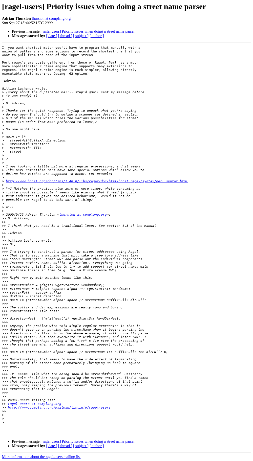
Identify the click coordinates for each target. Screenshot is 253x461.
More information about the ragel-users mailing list (41, 457)
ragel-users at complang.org (34, 404)
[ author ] (96, 36)
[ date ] (51, 36)
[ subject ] (80, 36)
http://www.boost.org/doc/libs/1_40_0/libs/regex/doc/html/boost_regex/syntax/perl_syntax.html (97, 181)
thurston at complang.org (51, 18)
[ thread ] (65, 36)
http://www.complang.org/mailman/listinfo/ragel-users (59, 407)
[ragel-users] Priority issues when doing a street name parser (88, 31)
